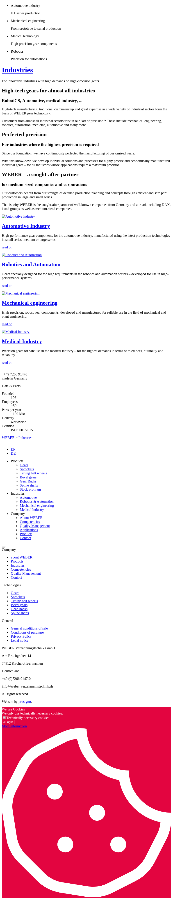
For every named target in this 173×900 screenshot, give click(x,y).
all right (8, 722)
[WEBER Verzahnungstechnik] (2, 442)
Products (26, 534)
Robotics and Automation (31, 264)
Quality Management (35, 526)
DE (13, 453)
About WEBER (31, 518)
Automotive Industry (26, 226)
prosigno (24, 701)
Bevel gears (28, 477)
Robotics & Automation (37, 501)
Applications (29, 530)
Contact (25, 538)
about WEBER (21, 557)
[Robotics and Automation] (22, 255)
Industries (17, 70)
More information (14, 726)
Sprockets (27, 469)
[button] (3, 546)
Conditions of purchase (27, 632)
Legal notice (19, 640)
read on (7, 247)
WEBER (8, 438)
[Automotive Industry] (18, 216)
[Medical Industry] (16, 332)
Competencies (30, 522)
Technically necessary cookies (27, 718)
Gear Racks (28, 481)
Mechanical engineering (29, 303)
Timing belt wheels (33, 473)
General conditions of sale (29, 628)
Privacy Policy (21, 636)
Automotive (28, 497)
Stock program (30, 489)
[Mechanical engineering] (20, 293)
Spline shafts (29, 485)
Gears (24, 465)
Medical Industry (22, 341)
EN (13, 449)
